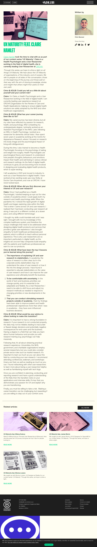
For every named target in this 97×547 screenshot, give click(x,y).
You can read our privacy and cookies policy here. (23, 542)
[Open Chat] (20, 531)
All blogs (85, 408)
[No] (95, 543)
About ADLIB (68, 504)
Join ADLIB (67, 506)
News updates (68, 502)
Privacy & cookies (84, 504)
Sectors (82, 500)
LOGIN (14, 2)
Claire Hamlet (9, 57)
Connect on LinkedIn (85, 502)
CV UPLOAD (7, 2)
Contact (82, 506)
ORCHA (39, 66)
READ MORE (8, 445)
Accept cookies (49, 544)
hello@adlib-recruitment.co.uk (26, 502)
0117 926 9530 (22, 500)
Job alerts (67, 500)
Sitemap (82, 508)
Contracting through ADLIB (71, 508)
